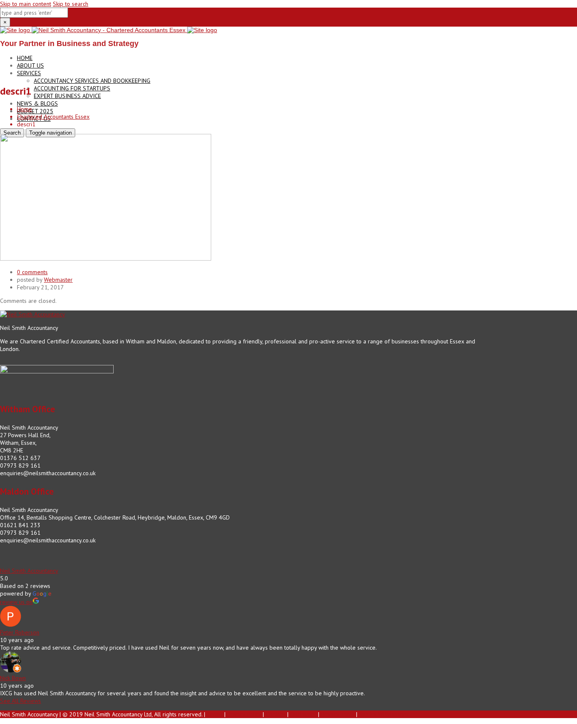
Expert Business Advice (67, 96)
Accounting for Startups (72, 88)
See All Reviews (20, 701)
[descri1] (105, 258)
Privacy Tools (337, 714)
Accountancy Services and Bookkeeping (92, 80)
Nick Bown (13, 678)
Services (29, 73)
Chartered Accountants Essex (53, 116)
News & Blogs (37, 103)
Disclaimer (303, 714)
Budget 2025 (35, 111)
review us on (16, 602)
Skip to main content (25, 4)
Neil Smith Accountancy (29, 570)
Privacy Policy (244, 714)
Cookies (276, 714)
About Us (30, 65)
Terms (215, 714)
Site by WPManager (384, 714)
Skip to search (70, 4)
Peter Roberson (19, 632)
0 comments (32, 272)
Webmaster (58, 279)
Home (25, 58)
